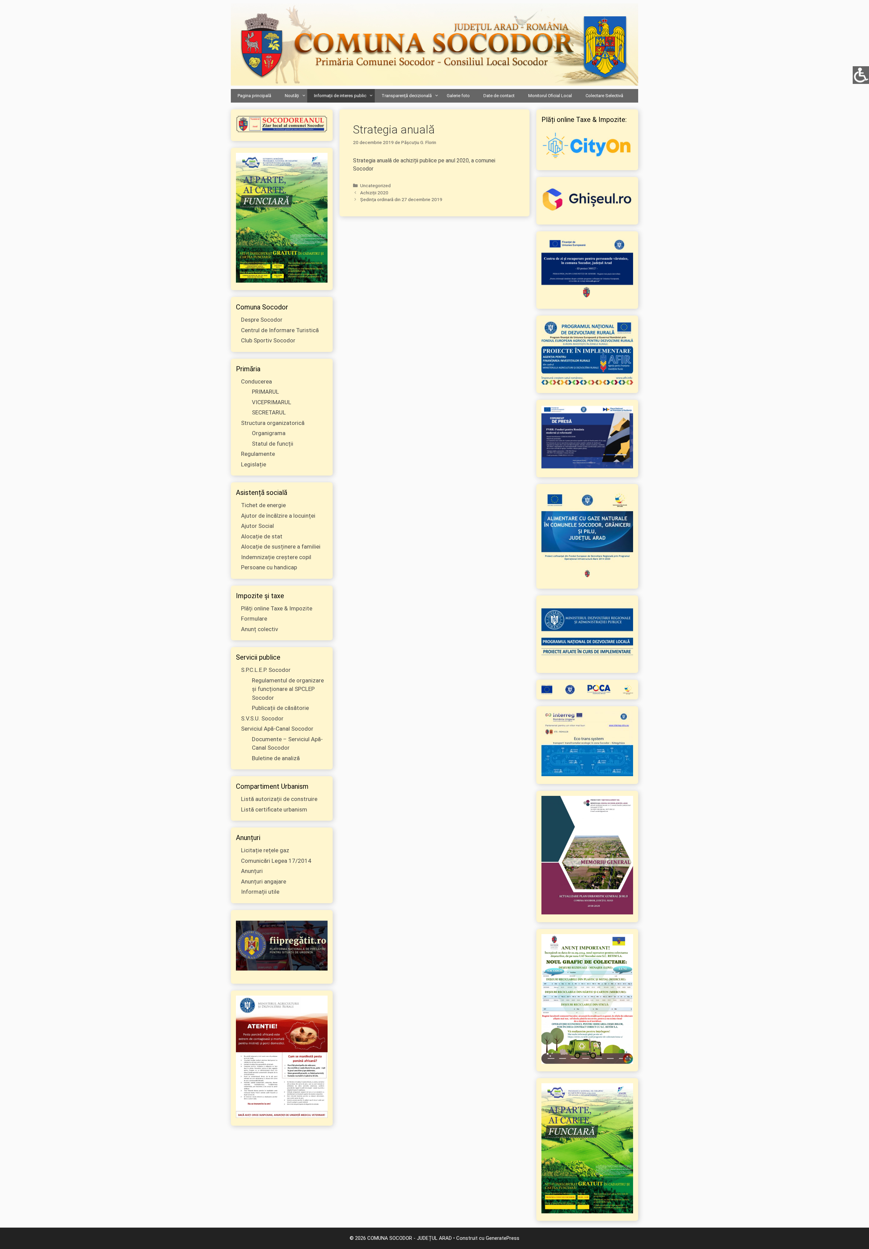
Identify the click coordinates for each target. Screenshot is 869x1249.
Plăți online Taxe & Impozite (276, 608)
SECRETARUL (269, 412)
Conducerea (256, 381)
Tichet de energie (263, 505)
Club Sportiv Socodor (268, 340)
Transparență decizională (407, 95)
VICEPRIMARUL (271, 402)
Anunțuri (252, 871)
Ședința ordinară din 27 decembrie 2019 (401, 199)
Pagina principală (254, 95)
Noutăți (292, 95)
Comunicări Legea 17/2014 (276, 860)
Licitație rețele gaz (265, 850)
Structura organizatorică (272, 423)
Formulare (254, 618)
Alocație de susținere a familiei (280, 546)
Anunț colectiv (259, 629)
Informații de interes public (340, 95)
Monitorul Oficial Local (550, 95)
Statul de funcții (272, 443)
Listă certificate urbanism (274, 809)
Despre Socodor (261, 319)
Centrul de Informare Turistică (280, 330)
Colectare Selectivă (604, 95)
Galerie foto (458, 95)
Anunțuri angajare (263, 881)
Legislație (253, 464)
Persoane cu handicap (269, 567)
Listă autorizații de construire (279, 799)
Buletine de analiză (276, 758)
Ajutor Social (257, 525)
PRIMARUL (265, 391)
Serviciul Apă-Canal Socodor (277, 728)
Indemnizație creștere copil (276, 557)
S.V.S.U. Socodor (262, 718)
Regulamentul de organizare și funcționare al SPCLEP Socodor (288, 689)
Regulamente (258, 453)
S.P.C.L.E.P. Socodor (266, 669)
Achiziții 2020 (374, 192)
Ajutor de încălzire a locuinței (278, 515)
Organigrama (268, 433)
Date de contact (499, 95)
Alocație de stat (261, 536)
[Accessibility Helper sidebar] (861, 74)
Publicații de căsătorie (280, 707)
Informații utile (260, 891)
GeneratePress (502, 1238)
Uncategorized (375, 185)
